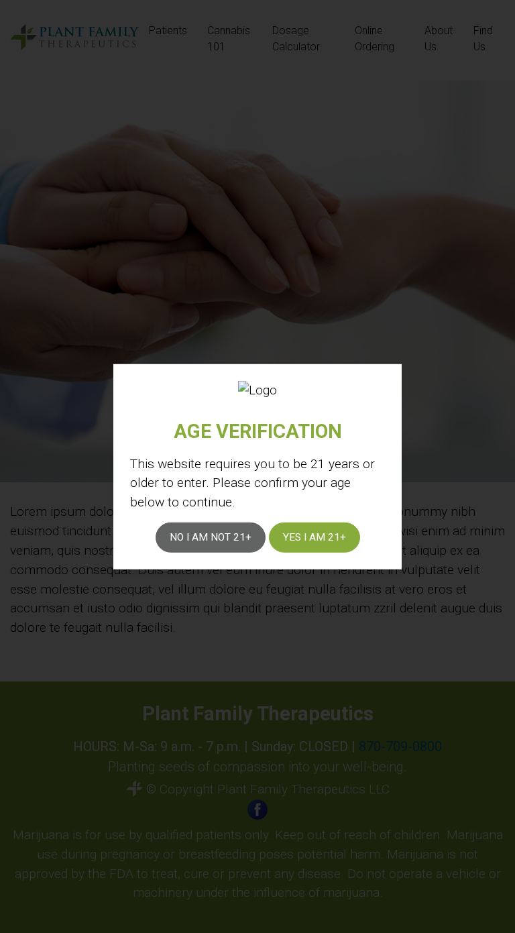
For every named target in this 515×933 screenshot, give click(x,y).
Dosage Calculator (296, 38)
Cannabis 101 (228, 38)
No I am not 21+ (210, 537)
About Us (438, 38)
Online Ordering (374, 38)
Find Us (483, 38)
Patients (168, 30)
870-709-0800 (400, 746)
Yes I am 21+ (314, 537)
